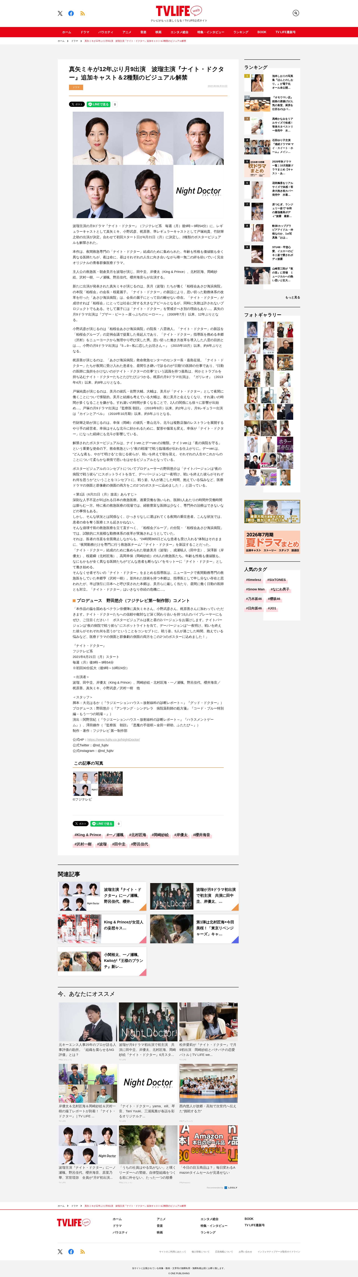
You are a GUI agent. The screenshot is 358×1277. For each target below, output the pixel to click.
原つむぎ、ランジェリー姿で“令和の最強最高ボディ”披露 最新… (282, 210)
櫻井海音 (202, 835)
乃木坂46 (255, 599)
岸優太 (182, 835)
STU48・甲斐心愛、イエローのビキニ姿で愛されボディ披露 (282, 253)
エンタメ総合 (180, 32)
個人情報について (201, 1251)
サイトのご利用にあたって (172, 1251)
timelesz (254, 580)
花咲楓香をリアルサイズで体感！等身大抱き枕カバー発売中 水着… (282, 188)
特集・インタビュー (210, 32)
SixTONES (277, 580)
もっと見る (292, 297)
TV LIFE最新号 (286, 32)
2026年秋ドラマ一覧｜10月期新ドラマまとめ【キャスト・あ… (282, 167)
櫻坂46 (275, 599)
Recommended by (215, 1188)
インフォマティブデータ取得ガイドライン (279, 1251)
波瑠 (103, 844)
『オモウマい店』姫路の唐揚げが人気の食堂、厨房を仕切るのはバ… (282, 103)
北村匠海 (138, 835)
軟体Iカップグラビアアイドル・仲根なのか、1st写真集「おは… (282, 231)
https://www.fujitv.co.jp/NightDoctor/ (113, 740)
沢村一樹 (84, 844)
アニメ (127, 32)
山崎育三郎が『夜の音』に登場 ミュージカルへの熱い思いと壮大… (282, 274)
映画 (158, 32)
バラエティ (105, 32)
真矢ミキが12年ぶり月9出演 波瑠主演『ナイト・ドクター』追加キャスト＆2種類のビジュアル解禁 (135, 41)
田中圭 (119, 844)
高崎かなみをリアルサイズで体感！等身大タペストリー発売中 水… (282, 124)
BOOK (261, 32)
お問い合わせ (245, 1251)
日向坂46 (255, 608)
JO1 (273, 608)
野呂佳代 (140, 844)
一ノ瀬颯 (116, 835)
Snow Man (256, 589)
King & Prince (89, 835)
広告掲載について (224, 1251)
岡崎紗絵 (161, 835)
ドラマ (84, 32)
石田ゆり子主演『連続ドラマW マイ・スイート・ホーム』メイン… (283, 146)
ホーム (66, 32)
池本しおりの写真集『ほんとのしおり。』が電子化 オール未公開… (282, 81)
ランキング (240, 32)
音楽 (143, 32)
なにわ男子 (281, 589)
